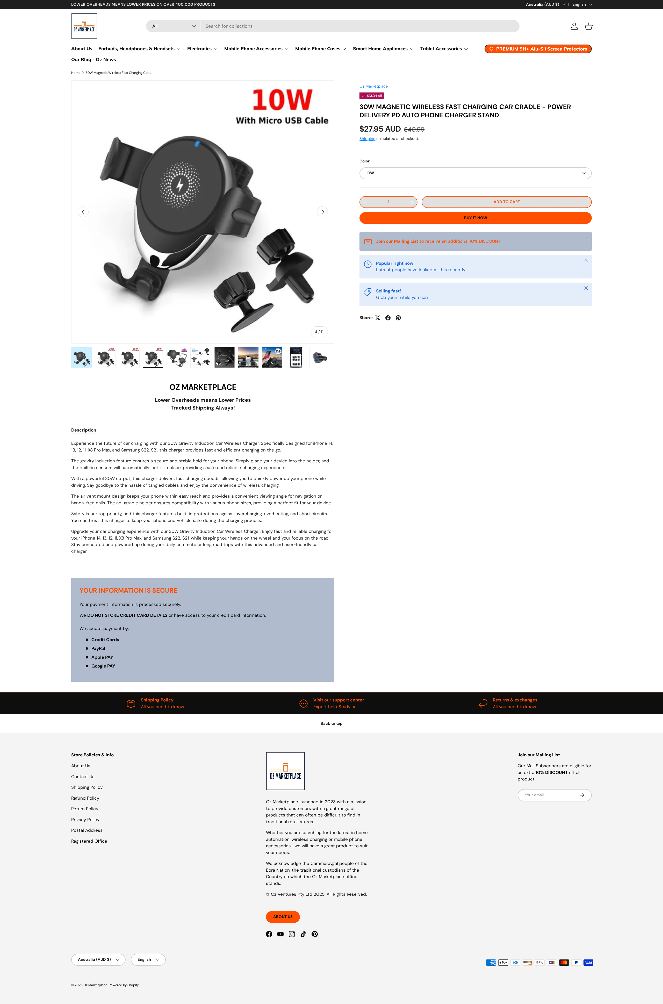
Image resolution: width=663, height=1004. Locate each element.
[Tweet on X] (377, 318)
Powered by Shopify (124, 985)
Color (364, 161)
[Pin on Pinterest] (398, 318)
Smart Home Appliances (380, 49)
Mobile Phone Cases (317, 49)
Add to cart (507, 201)
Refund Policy (85, 798)
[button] (588, 26)
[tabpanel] (202, 503)
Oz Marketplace (373, 86)
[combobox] (333, 26)
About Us (81, 49)
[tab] (83, 430)
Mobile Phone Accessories (253, 49)
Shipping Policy (87, 787)
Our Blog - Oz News (93, 59)
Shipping (367, 138)
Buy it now (475, 217)
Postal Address (87, 830)
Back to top (332, 723)
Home (75, 72)
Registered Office (89, 841)
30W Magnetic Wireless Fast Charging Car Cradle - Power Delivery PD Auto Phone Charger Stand (118, 72)
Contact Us (83, 776)
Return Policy (84, 809)
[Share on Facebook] (388, 318)
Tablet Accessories (441, 49)
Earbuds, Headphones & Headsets (136, 49)
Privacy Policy (85, 819)
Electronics (199, 49)
